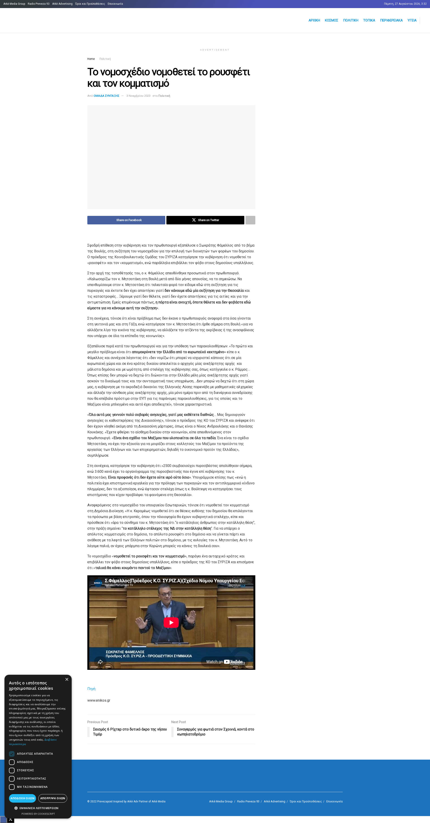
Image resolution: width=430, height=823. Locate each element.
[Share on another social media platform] (250, 220)
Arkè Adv (132, 801)
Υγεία (412, 20)
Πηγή (91, 689)
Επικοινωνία (115, 3)
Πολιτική (350, 20)
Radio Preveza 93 (38, 3)
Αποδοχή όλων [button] (22, 798)
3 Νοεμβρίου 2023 (138, 95)
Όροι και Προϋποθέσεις (90, 3)
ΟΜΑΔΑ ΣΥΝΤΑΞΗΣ (106, 95)
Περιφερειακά (391, 20)
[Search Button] (425, 20)
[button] (38, 808)
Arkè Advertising (62, 3)
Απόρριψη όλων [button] (52, 798)
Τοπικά (369, 20)
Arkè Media (159, 801)
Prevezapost (105, 801)
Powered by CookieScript (38, 813)
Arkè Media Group (14, 3)
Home (91, 58)
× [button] (66, 679)
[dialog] (38, 747)
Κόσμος (331, 20)
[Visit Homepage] (57, 20)
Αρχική (314, 20)
